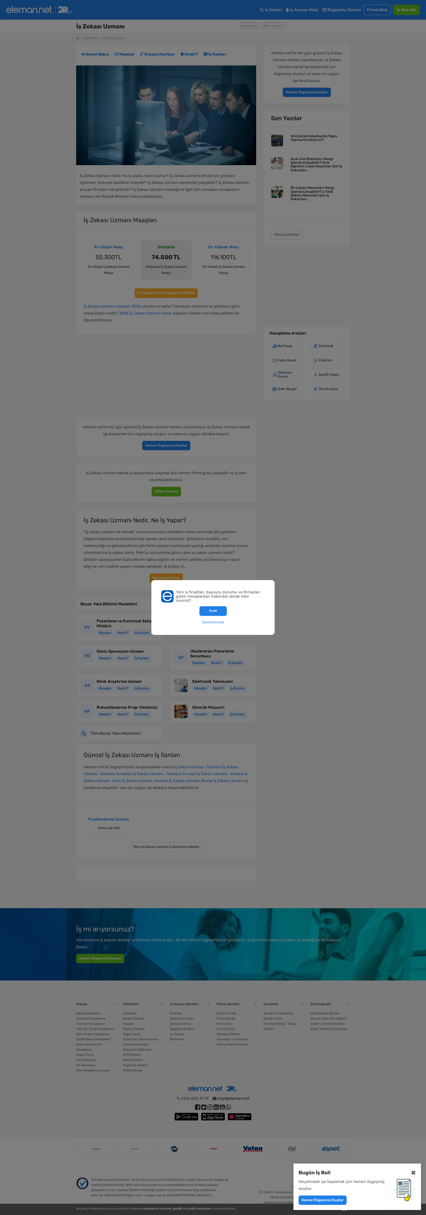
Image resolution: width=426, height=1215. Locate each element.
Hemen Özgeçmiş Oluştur (323, 1200)
